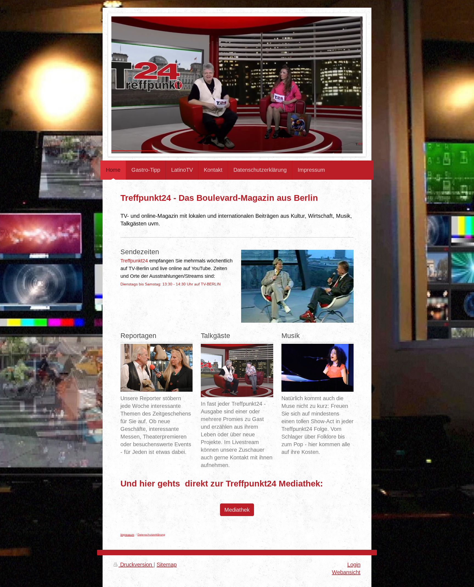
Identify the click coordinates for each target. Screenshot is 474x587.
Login (353, 565)
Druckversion (136, 565)
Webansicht (346, 572)
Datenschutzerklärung (151, 534)
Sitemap (167, 565)
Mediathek (237, 510)
